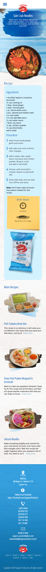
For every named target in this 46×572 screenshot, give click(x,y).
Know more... (28, 333)
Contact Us (16, 557)
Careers (24, 557)
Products (14, 555)
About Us (37, 555)
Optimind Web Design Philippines (26, 562)
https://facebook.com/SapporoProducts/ (23, 497)
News (31, 557)
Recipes (23, 555)
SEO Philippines (23, 564)
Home (7, 555)
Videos (30, 555)
